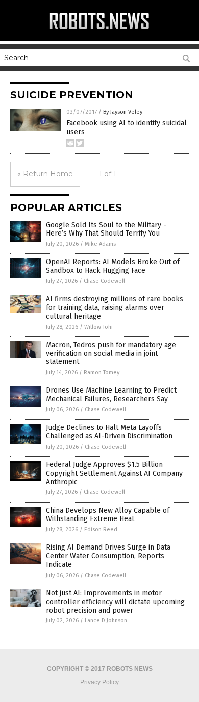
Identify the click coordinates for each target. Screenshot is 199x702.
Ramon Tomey (101, 372)
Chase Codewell (104, 281)
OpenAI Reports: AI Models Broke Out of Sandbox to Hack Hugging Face (113, 266)
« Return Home (45, 173)
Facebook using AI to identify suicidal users (126, 127)
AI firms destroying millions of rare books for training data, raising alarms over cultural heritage (114, 308)
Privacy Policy (99, 682)
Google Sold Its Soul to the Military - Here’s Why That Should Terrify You (106, 229)
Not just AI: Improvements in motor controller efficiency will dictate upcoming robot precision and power (115, 602)
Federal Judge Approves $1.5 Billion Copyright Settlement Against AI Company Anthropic (114, 473)
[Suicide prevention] (99, 30)
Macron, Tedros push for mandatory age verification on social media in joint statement (111, 354)
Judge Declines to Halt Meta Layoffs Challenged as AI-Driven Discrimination (109, 431)
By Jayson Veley (122, 112)
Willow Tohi (98, 327)
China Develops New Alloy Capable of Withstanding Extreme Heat (107, 515)
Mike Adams (100, 244)
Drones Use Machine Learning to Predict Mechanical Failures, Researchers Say (111, 394)
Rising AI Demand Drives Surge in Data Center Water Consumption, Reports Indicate (108, 556)
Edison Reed (100, 529)
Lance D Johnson (106, 620)
